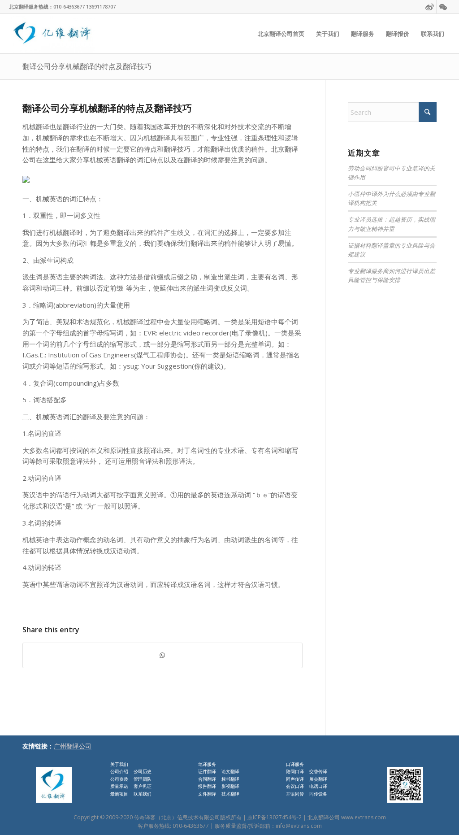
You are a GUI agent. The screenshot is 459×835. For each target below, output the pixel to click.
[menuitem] (281, 33)
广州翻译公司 (72, 746)
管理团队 (143, 779)
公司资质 (119, 779)
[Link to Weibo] (429, 6)
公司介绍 (119, 771)
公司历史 (143, 771)
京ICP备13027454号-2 (274, 817)
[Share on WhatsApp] (162, 655)
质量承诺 (119, 786)
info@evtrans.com (299, 826)
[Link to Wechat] (443, 6)
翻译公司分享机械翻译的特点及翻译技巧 (87, 66)
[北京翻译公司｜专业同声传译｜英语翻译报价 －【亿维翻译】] (52, 33)
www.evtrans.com (363, 817)
